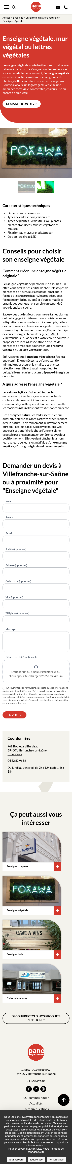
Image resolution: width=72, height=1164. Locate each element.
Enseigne (18, 17)
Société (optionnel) (16, 549)
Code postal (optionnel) (18, 581)
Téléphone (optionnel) (17, 613)
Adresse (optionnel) (16, 565)
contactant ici (18, 703)
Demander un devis (21, 104)
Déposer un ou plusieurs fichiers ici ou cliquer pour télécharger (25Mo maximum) (36, 674)
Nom (8, 501)
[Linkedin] (36, 1089)
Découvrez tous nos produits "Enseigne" (36, 1018)
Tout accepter (16, 1159)
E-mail (9, 533)
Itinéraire (14, 754)
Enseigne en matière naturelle (42, 17)
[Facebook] (29, 1089)
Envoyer (14, 715)
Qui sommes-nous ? (36, 1097)
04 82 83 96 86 (17, 760)
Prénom (10, 517)
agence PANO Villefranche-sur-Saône (30, 336)
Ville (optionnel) (14, 597)
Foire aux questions (36, 1109)
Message (11, 629)
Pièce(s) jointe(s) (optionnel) (21, 656)
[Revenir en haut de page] (63, 1100)
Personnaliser (56, 1159)
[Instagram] (43, 1089)
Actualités (36, 1103)
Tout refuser (37, 1159)
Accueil (7, 17)
